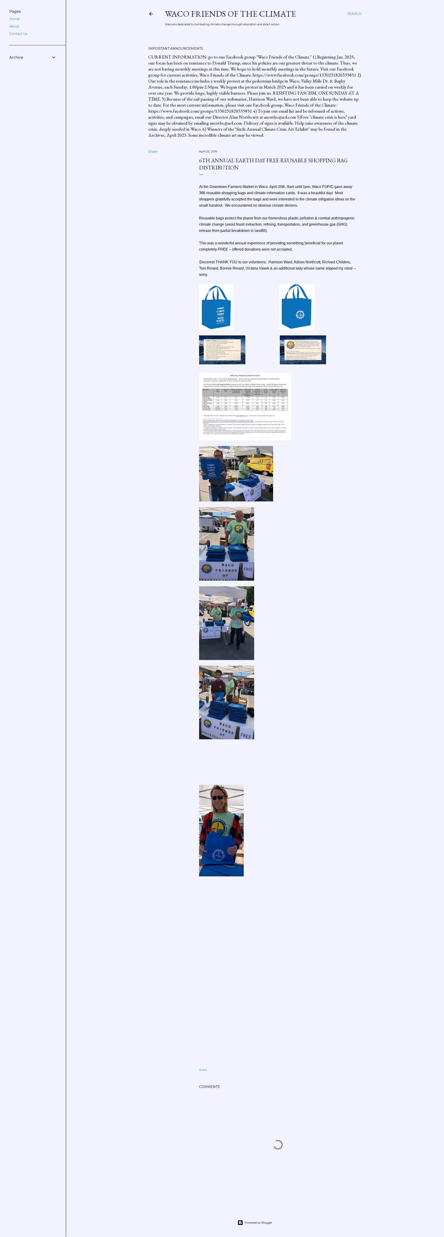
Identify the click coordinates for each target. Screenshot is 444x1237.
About (14, 26)
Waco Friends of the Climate (230, 13)
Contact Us (18, 34)
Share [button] (152, 152)
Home (14, 19)
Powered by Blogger (258, 1222)
